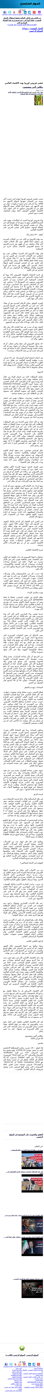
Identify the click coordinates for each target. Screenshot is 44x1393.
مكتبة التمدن (39, 1380)
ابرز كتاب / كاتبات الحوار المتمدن (33, 1377)
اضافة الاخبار (39, 1385)
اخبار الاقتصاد (18, 1382)
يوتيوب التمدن (38, 1378)
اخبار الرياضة (18, 1380)
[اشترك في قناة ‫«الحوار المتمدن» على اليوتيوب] (22, 24)
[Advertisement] (22, 54)
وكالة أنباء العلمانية (16, 1375)
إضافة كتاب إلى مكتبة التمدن (13, 1390)
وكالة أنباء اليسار (17, 1373)
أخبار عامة (19, 1368)
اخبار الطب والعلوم (16, 1384)
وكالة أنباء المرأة (17, 1370)
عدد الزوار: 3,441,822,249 (35, 1382)
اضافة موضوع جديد (37, 1384)
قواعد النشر (39, 1375)
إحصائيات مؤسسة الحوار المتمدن (33, 1373)
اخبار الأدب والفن (17, 1372)
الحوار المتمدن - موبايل (32, 28)
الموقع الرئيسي (36, 31)
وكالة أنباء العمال (17, 1377)
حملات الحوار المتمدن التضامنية (33, 1387)
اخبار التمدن (18, 1385)
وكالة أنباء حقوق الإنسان (15, 1378)
